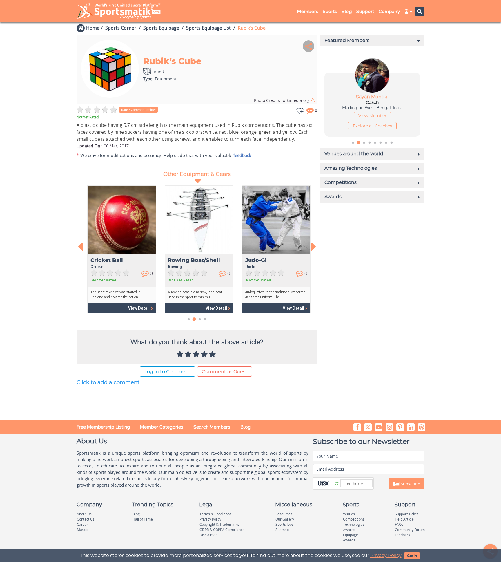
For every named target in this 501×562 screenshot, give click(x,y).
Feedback (402, 534)
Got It (412, 556)
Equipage (350, 534)
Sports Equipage (161, 28)
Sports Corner (120, 28)
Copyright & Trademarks (219, 524)
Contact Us (86, 519)
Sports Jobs (284, 524)
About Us (84, 514)
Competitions (353, 519)
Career (82, 524)
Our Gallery (284, 519)
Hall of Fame (142, 519)
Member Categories (161, 427)
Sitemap (282, 529)
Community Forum (410, 529)
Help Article (404, 519)
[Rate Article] (213, 354)
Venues (349, 514)
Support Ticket (406, 514)
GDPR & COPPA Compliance (221, 529)
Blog (245, 427)
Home (92, 28)
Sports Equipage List (208, 28)
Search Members (211, 427)
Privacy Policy (386, 555)
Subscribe (410, 484)
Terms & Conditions (215, 514)
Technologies (353, 524)
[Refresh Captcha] (336, 483)
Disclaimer (208, 534)
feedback (242, 155)
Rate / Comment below (138, 109)
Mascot (83, 529)
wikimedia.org (282, 100)
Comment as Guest (224, 371)
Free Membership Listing (103, 427)
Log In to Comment (167, 371)
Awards (349, 529)
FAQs (399, 524)
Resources (283, 514)
